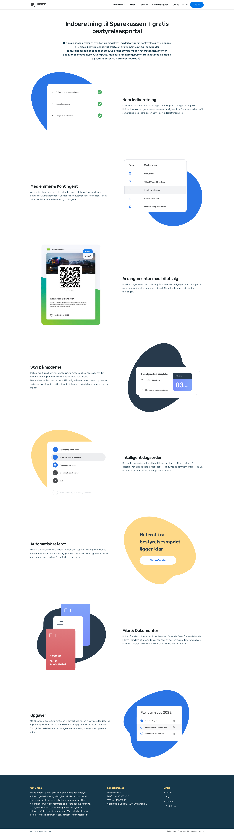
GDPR (201, 831)
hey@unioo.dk (114, 792)
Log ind (197, 5)
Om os (176, 4)
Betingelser (171, 831)
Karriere (169, 801)
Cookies (194, 831)
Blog (168, 797)
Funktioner (118, 4)
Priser (132, 4)
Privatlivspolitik (183, 831)
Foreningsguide (160, 4)
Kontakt (143, 4)
